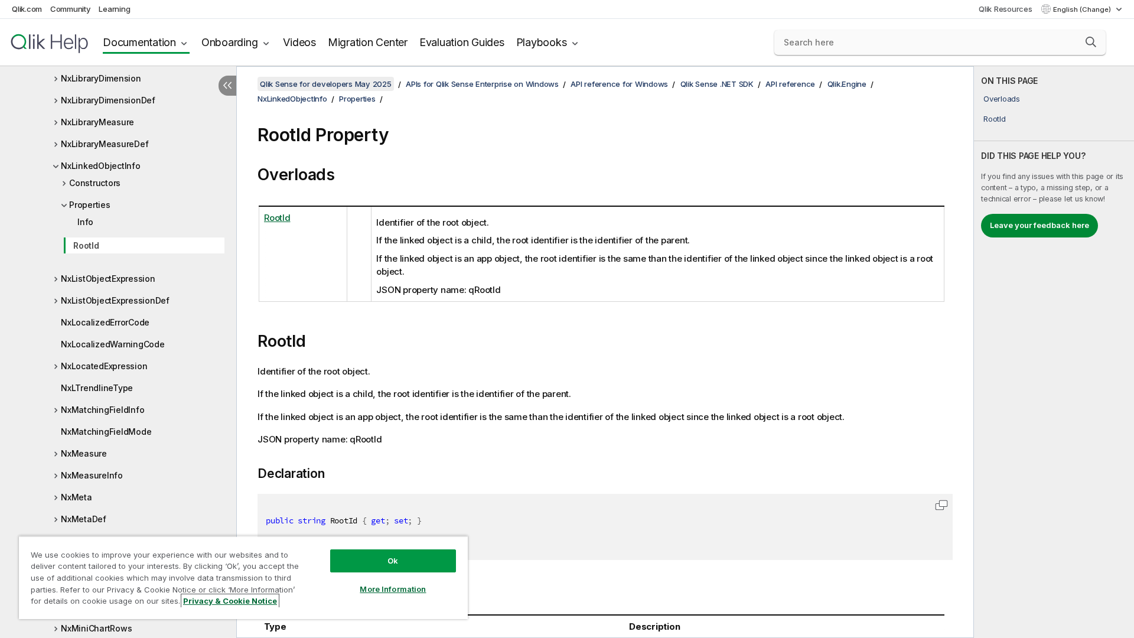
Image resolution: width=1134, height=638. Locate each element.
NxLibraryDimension (101, 78)
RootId (86, 245)
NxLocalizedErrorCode (105, 322)
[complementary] (1054, 352)
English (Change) (1083, 9)
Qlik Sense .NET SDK (717, 84)
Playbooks (541, 42)
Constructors (94, 183)
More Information (393, 589)
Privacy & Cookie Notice (230, 601)
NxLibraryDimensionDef (108, 100)
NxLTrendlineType (97, 388)
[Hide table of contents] (227, 86)
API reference (790, 84)
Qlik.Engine (846, 84)
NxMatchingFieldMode (106, 432)
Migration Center (368, 42)
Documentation (139, 42)
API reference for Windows (619, 84)
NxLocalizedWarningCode (113, 344)
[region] (243, 577)
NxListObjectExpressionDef (115, 300)
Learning (114, 9)
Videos (299, 42)
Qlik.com (27, 9)
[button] (1091, 42)
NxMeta (76, 497)
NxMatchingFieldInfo (102, 410)
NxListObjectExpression (108, 279)
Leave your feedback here (1039, 225)
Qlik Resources (1005, 9)
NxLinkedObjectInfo (101, 166)
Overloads (1001, 98)
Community (70, 9)
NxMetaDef (83, 519)
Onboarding (229, 42)
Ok (392, 560)
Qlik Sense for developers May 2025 (326, 84)
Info (85, 222)
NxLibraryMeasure (97, 122)
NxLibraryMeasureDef (104, 144)
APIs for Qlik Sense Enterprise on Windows (482, 84)
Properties (89, 205)
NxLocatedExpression (104, 366)
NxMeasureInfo (92, 475)
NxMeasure (84, 453)
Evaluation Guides (461, 42)
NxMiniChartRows (96, 628)
